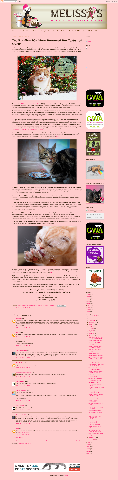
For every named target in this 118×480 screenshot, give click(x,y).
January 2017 (92, 439)
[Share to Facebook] (63, 306)
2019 (88, 309)
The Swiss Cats (20, 405)
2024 (88, 299)
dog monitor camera (24, 432)
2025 (88, 296)
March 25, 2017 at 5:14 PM (23, 410)
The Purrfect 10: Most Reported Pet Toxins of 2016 (96, 361)
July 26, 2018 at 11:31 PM (22, 434)
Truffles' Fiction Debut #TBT (95, 340)
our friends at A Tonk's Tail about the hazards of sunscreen (27, 129)
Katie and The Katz (21, 415)
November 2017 (93, 318)
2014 (88, 446)
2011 (88, 453)
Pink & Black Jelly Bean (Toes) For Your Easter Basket (96, 365)
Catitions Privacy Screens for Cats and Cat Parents (95, 404)
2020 (88, 307)
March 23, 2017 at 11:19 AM (23, 336)
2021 (88, 305)
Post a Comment (18, 437)
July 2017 (91, 326)
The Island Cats (20, 381)
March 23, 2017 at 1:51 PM (23, 367)
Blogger (66, 475)
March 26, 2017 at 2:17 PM (23, 423)
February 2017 (92, 437)
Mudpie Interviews (47, 31)
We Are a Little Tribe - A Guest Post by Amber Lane (95, 368)
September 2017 (93, 322)
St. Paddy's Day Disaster (94, 380)
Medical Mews (19, 307)
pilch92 (18, 332)
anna (17, 428)
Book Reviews (61, 31)
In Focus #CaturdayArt (94, 424)
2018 (88, 312)
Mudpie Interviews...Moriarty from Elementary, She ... (95, 372)
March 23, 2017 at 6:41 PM (23, 385)
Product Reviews (32, 31)
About (21, 31)
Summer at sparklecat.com (23, 372)
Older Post (78, 440)
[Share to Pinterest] (65, 306)
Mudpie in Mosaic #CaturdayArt (92, 400)
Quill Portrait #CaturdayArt (95, 378)
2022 (88, 303)
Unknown (18, 318)
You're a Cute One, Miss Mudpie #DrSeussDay (94, 431)
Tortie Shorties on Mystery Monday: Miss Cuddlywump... (94, 418)
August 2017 (92, 324)
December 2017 (93, 316)
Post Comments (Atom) (25, 443)
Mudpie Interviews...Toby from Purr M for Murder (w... (95, 395)
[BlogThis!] (59, 306)
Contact (98, 31)
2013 (88, 449)
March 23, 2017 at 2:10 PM (23, 376)
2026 (88, 294)
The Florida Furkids (21, 390)
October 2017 (92, 320)
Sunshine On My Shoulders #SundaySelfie (95, 421)
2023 (88, 301)
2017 (88, 314)
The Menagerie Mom (21, 350)
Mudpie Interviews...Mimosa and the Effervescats (95, 347)
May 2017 (91, 331)
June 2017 (91, 328)
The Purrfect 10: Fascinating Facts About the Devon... (95, 413)
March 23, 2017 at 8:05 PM (23, 400)
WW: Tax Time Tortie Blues (95, 410)
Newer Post (15, 440)
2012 (88, 451)
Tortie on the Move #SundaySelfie (93, 375)
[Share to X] (61, 306)
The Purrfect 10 (74, 31)
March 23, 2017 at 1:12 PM (23, 358)
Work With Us (88, 31)
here (57, 136)
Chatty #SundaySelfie (93, 353)
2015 (88, 444)
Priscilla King (19, 363)
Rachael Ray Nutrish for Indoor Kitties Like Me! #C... (96, 391)
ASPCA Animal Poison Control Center (30, 104)
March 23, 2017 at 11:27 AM (23, 345)
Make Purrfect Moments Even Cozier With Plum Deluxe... (95, 338)
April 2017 (91, 333)
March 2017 (92, 335)
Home (14, 31)
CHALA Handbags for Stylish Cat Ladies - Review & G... (95, 358)
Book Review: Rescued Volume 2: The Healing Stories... (94, 384)
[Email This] (58, 306)
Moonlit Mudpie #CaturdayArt (95, 355)
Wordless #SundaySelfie (94, 398)
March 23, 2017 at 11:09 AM (23, 327)
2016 (88, 442)
